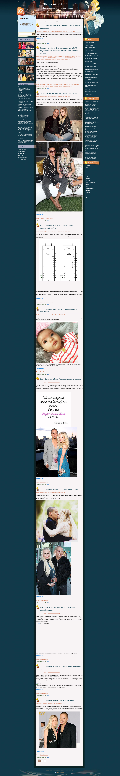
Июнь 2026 (21, 153)
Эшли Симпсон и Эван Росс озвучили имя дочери (60, 379)
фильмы (87, 180)
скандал (87, 178)
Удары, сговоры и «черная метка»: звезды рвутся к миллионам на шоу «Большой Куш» (24, 115)
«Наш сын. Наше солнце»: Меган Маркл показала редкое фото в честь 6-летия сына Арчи (25, 100)
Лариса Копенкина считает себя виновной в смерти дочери (92, 147)
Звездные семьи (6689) (91, 58)
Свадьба (87, 190)
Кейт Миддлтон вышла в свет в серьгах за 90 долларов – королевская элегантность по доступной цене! (25, 94)
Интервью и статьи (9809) (91, 53)
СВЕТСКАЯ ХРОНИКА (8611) (92, 56)
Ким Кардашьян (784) (90, 91)
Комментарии (41, 43)
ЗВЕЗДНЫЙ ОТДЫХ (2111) (91, 74)
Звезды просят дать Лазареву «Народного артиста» (91, 136)
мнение (87, 165)
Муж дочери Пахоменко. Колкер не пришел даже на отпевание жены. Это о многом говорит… (91, 124)
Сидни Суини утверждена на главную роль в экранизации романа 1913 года (25, 141)
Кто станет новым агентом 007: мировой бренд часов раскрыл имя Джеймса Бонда (25, 106)
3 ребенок (50, 56)
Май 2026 (20, 155)
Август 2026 (21, 149)
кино (86, 174)
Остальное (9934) (89, 50)
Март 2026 (21, 159)
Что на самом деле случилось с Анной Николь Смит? (91, 142)
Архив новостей (57, 17)
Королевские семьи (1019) (91, 82)
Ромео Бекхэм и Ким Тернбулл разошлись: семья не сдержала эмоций (25, 111)
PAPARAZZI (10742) (90, 47)
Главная (40, 17)
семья (87, 184)
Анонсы (47, 17)
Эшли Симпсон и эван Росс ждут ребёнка (57, 700)
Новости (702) (88, 94)
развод (87, 186)
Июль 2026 (21, 151)
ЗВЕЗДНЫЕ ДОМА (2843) (91, 69)
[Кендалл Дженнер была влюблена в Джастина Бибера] (22, 81)
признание (88, 197)
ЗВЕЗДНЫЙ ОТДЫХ (52, 31)
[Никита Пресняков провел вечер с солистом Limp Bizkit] (30, 48)
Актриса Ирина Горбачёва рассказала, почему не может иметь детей (91, 103)
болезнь (87, 194)
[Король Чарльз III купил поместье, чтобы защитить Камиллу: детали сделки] (22, 56)
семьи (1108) (88, 79)
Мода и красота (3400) (90, 64)
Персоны (50, 96)
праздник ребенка (40, 59)
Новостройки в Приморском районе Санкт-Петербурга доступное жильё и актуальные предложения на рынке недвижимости (25, 122)
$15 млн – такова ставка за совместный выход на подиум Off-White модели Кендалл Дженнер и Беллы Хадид (25, 130)
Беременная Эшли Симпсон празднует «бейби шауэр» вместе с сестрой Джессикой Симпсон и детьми (59, 50)
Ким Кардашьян (90, 182)
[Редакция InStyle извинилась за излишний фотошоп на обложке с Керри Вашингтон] (30, 56)
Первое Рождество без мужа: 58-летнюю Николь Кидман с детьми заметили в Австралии (25, 136)
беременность (89, 188)
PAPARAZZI (55, 56)
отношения (88, 171)
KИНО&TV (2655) (89, 71)
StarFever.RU (52, 4)
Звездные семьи (60, 57)
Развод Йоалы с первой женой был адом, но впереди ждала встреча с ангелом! (92, 111)
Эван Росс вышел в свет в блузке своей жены (58, 93)
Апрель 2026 (21, 157)
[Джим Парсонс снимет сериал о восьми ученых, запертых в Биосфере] (30, 64)
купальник (59, 31)
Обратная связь (69, 17)
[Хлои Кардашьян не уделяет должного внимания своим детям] (22, 64)
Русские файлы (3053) (90, 66)
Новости (76, 57)
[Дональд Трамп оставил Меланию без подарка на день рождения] (22, 73)
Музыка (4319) (88, 61)
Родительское (89, 176)
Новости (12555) (89, 45)
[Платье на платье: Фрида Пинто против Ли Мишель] (22, 48)
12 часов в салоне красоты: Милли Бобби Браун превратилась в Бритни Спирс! (25, 88)
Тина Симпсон (48, 59)
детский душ (70, 84)
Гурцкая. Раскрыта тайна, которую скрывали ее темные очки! (91, 117)
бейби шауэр (61, 56)
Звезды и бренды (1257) (91, 77)
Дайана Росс (74, 56)
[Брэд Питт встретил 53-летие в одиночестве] (30, 81)
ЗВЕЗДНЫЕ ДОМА (52, 57)
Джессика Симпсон (43, 57)
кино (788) (87, 89)
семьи (87, 169)
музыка (87, 192)
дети (86, 167)
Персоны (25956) (89, 42)
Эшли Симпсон (65, 31)
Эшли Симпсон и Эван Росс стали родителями (59, 489)
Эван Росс (54, 59)
